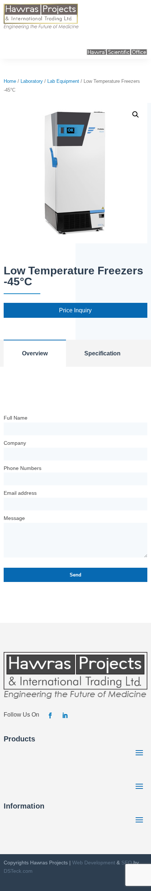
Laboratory (32, 81)
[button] (135, 114)
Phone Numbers (22, 468)
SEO (126, 862)
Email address (20, 493)
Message (14, 518)
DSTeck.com (18, 871)
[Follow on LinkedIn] (65, 715)
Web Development (93, 862)
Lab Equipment (63, 81)
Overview (35, 353)
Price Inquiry (75, 310)
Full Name (15, 418)
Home (10, 81)
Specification (102, 353)
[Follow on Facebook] (50, 715)
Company (15, 443)
